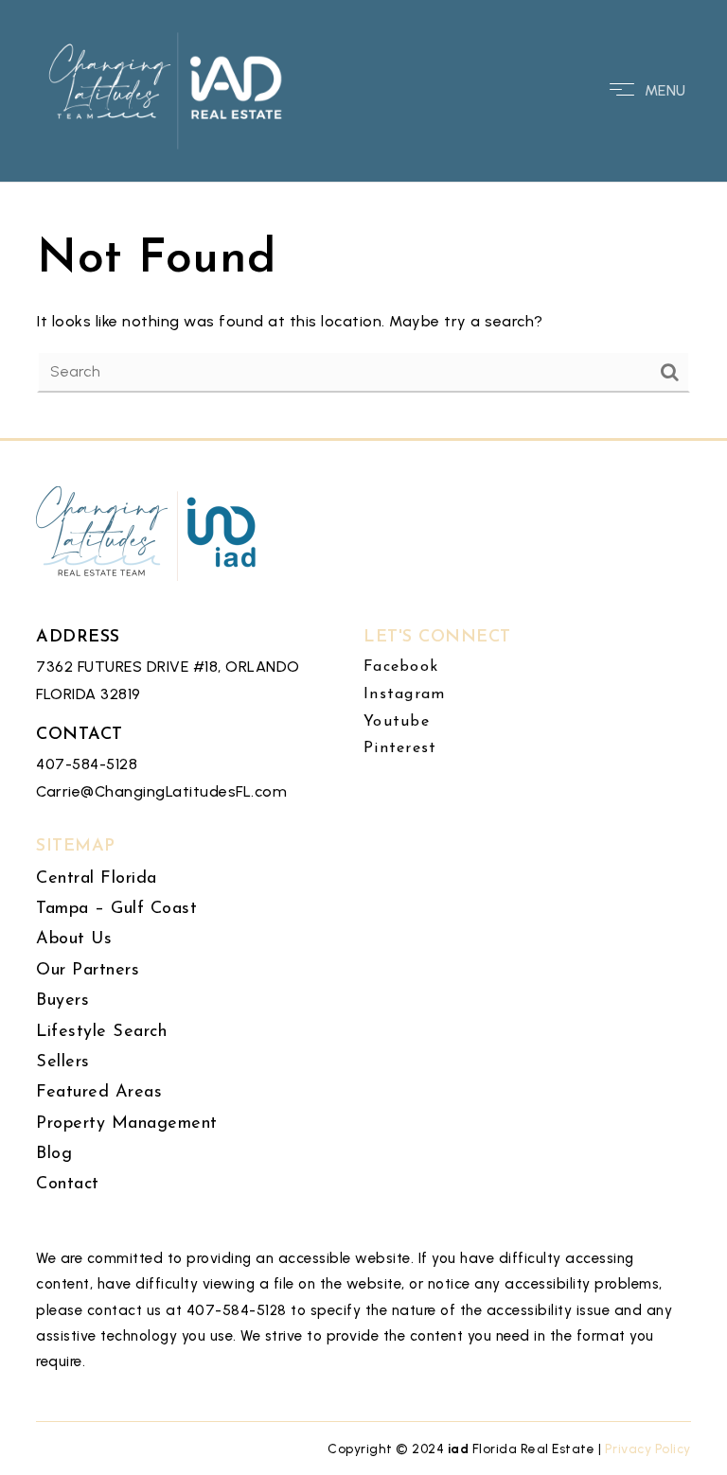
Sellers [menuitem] (63, 1062)
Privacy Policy (648, 1448)
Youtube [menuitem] (397, 721)
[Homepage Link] (166, 89)
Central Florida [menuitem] (96, 878)
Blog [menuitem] (54, 1154)
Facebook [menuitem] (401, 667)
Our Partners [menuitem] (87, 970)
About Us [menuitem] (74, 939)
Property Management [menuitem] (127, 1124)
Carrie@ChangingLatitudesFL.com (161, 791)
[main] (363, 219)
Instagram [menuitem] (404, 694)
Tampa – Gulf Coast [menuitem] (116, 909)
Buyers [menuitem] (62, 1001)
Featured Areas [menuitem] (99, 1092)
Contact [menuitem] (67, 1184)
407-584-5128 (86, 764)
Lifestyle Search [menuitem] (101, 1032)
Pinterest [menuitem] (400, 748)
